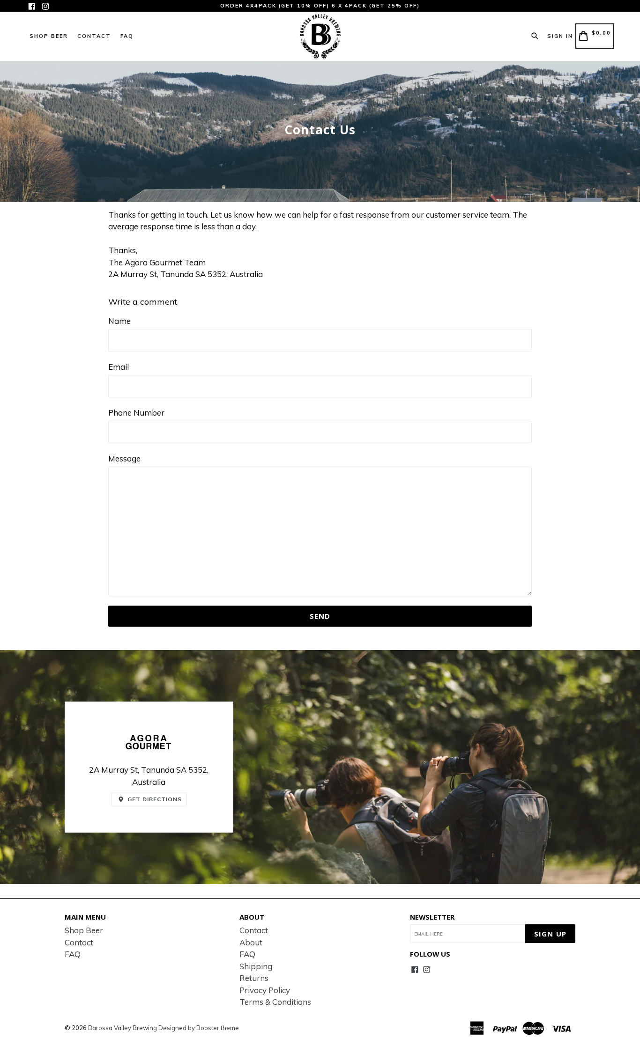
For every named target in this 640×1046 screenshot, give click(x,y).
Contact (94, 36)
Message (124, 458)
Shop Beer (49, 36)
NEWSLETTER (432, 917)
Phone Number (136, 412)
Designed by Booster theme (198, 1027)
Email (118, 367)
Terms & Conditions (275, 1002)
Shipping (255, 966)
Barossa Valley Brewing (122, 1027)
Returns (253, 978)
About (250, 942)
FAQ (127, 36)
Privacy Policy (264, 990)
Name (119, 321)
